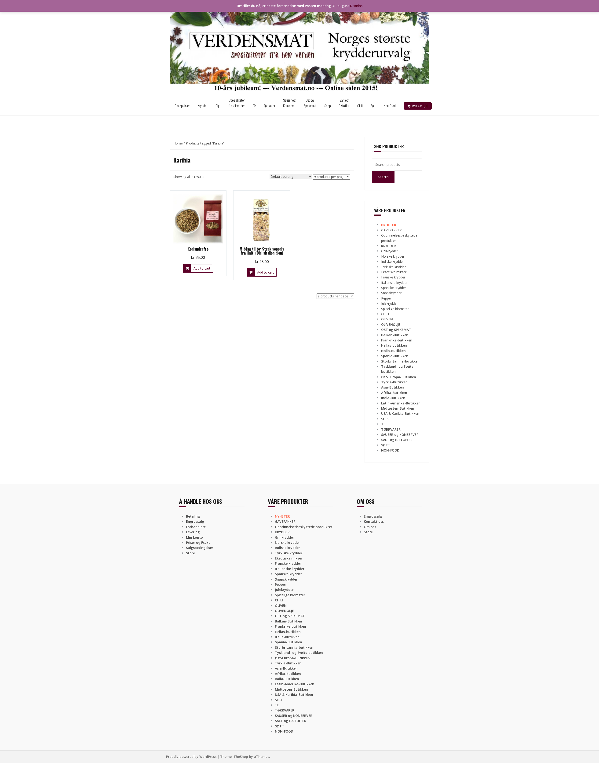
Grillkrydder (389, 251)
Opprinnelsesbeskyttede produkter (303, 527)
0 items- (419, 106)
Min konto (194, 537)
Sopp (327, 105)
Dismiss (356, 6)
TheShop (241, 756)
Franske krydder (393, 277)
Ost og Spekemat (310, 102)
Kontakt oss (374, 521)
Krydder (203, 105)
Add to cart (202, 268)
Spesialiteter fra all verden (236, 102)
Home (178, 143)
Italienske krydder (394, 282)
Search (383, 176)
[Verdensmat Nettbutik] (299, 47)
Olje (217, 105)
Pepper (386, 298)
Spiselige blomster (395, 309)
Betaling (193, 516)
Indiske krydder (392, 261)
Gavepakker (182, 105)
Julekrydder (389, 303)
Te (254, 105)
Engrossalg (195, 521)
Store (190, 553)
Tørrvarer (269, 105)
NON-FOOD (390, 450)
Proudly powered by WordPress (191, 756)
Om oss (370, 527)
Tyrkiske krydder (393, 267)
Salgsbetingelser (199, 547)
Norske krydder (392, 256)
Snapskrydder (391, 293)
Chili (360, 105)
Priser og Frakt (198, 542)
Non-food (390, 105)
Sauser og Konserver (289, 102)
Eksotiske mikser (393, 272)
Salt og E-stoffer (344, 102)
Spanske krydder (393, 287)
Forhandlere (196, 527)
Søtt (373, 105)
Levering (193, 532)
